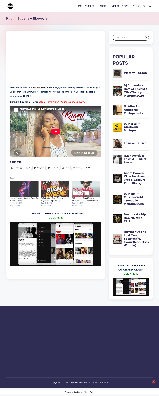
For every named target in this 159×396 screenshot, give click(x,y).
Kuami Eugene (40, 87)
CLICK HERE (56, 217)
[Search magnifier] (146, 37)
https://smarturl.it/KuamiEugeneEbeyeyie (62, 101)
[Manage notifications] (154, 382)
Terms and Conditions (73, 392)
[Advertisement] (55, 62)
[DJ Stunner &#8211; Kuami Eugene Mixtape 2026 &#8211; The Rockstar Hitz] (86, 189)
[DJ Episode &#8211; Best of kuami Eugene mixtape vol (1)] (55, 189)
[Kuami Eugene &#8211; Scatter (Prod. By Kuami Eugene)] (24, 189)
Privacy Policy (88, 392)
